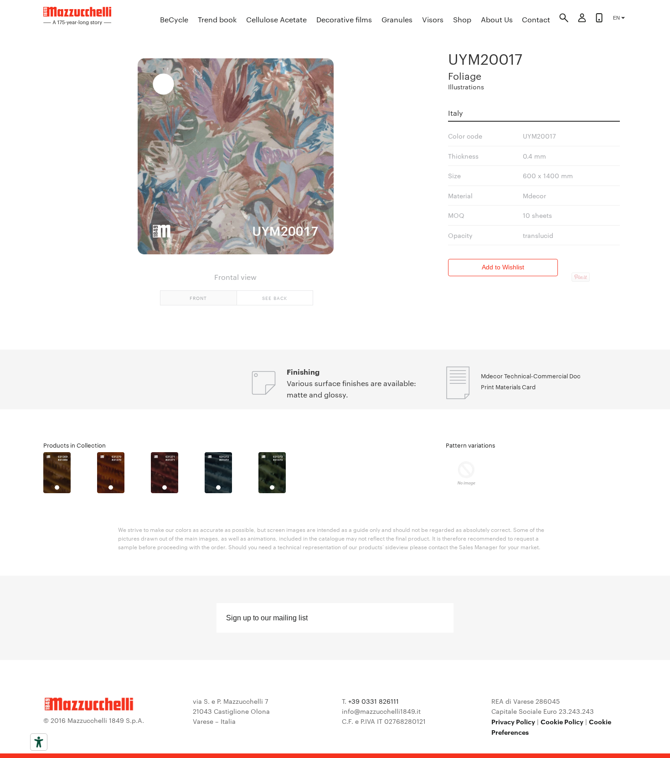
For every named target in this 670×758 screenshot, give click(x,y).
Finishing (303, 371)
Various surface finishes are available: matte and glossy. (351, 388)
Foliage (464, 75)
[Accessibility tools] (38, 742)
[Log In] (582, 19)
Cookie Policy (562, 721)
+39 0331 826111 (373, 701)
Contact (536, 19)
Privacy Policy (513, 721)
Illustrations (466, 86)
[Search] (563, 19)
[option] (70, 472)
